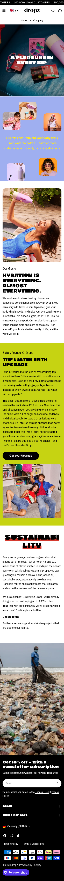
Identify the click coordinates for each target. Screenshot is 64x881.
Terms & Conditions (33, 843)
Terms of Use (42, 792)
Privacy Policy (10, 843)
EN (16, 10)
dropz (14, 865)
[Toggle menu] (4, 10)
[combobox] (14, 10)
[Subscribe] (57, 783)
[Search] (53, 10)
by (14, 15)
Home (24, 20)
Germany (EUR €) (17, 826)
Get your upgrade (20, 455)
